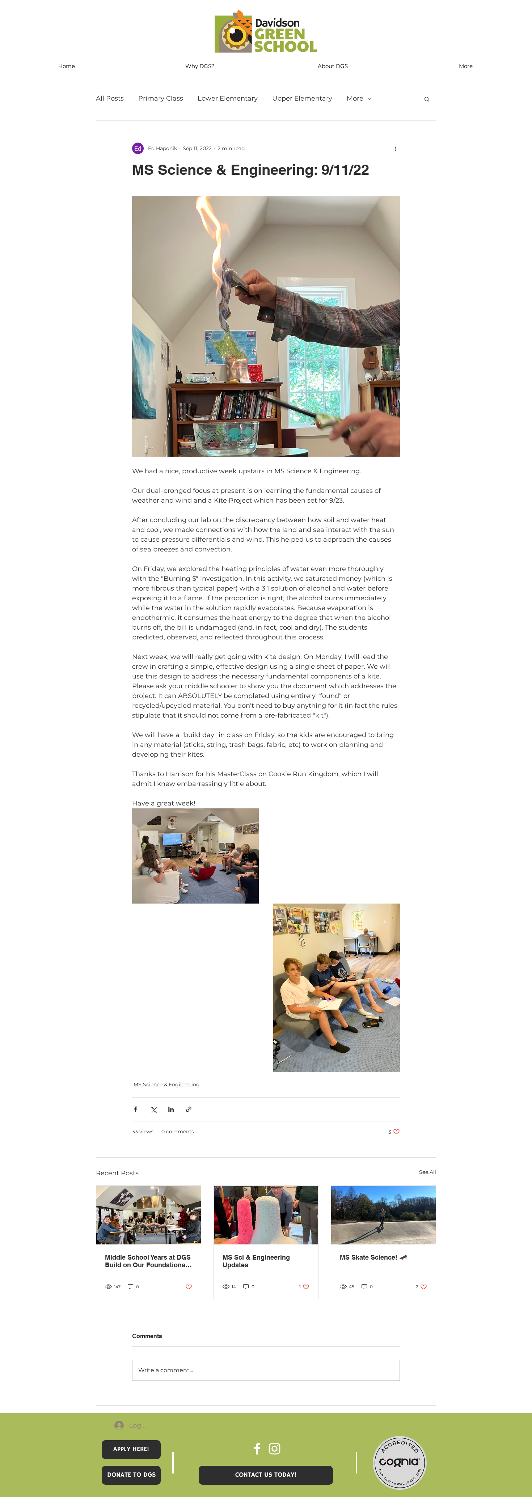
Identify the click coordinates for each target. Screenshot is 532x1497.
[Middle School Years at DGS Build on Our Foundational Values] (148, 1215)
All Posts (110, 98)
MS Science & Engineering (167, 1084)
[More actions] (395, 148)
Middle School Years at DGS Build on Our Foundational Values (148, 1261)
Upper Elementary (302, 98)
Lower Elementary (228, 98)
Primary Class (160, 98)
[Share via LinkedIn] (171, 1109)
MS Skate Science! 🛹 (373, 1257)
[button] (426, 99)
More (355, 98)
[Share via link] (188, 1109)
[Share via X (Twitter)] (153, 1109)
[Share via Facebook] (135, 1109)
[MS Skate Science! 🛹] (383, 1215)
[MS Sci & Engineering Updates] (266, 1215)
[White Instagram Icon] (274, 1448)
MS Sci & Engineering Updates (256, 1261)
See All (427, 1172)
